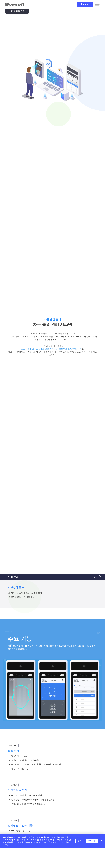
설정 (80, 840)
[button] (85, 4)
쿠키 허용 (92, 840)
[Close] (101, 841)
